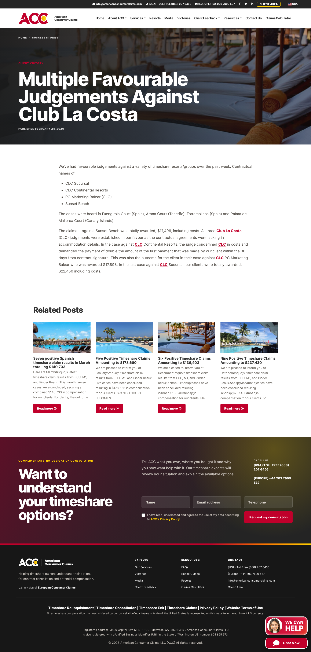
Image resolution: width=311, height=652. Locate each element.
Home (100, 18)
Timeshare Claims (182, 608)
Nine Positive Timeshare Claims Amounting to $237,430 (247, 360)
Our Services (143, 567)
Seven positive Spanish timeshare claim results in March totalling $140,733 (61, 362)
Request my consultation (268, 517)
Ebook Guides (190, 573)
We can (294, 626)
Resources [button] (231, 18)
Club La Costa (229, 230)
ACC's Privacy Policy (165, 519)
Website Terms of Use (244, 608)
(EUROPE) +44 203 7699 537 (216, 4)
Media (168, 18)
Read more (45, 408)
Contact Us (253, 18)
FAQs (184, 567)
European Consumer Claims (57, 587)
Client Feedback (145, 587)
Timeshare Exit (151, 608)
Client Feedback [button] (205, 18)
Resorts (155, 18)
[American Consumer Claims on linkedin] (252, 4)
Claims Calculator (278, 18)
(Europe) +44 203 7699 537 (246, 573)
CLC (138, 244)
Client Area (269, 4)
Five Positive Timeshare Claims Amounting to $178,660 (123, 360)
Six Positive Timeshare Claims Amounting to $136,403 (184, 360)
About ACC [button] (116, 18)
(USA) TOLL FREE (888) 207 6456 (169, 4)
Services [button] (136, 18)
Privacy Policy (212, 608)
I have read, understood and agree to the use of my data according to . (193, 517)
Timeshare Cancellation (116, 608)
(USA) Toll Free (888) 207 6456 (248, 567)
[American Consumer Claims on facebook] (240, 4)
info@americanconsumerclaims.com (118, 4)
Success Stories (45, 37)
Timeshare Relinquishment (71, 608)
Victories (183, 18)
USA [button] (295, 4)
